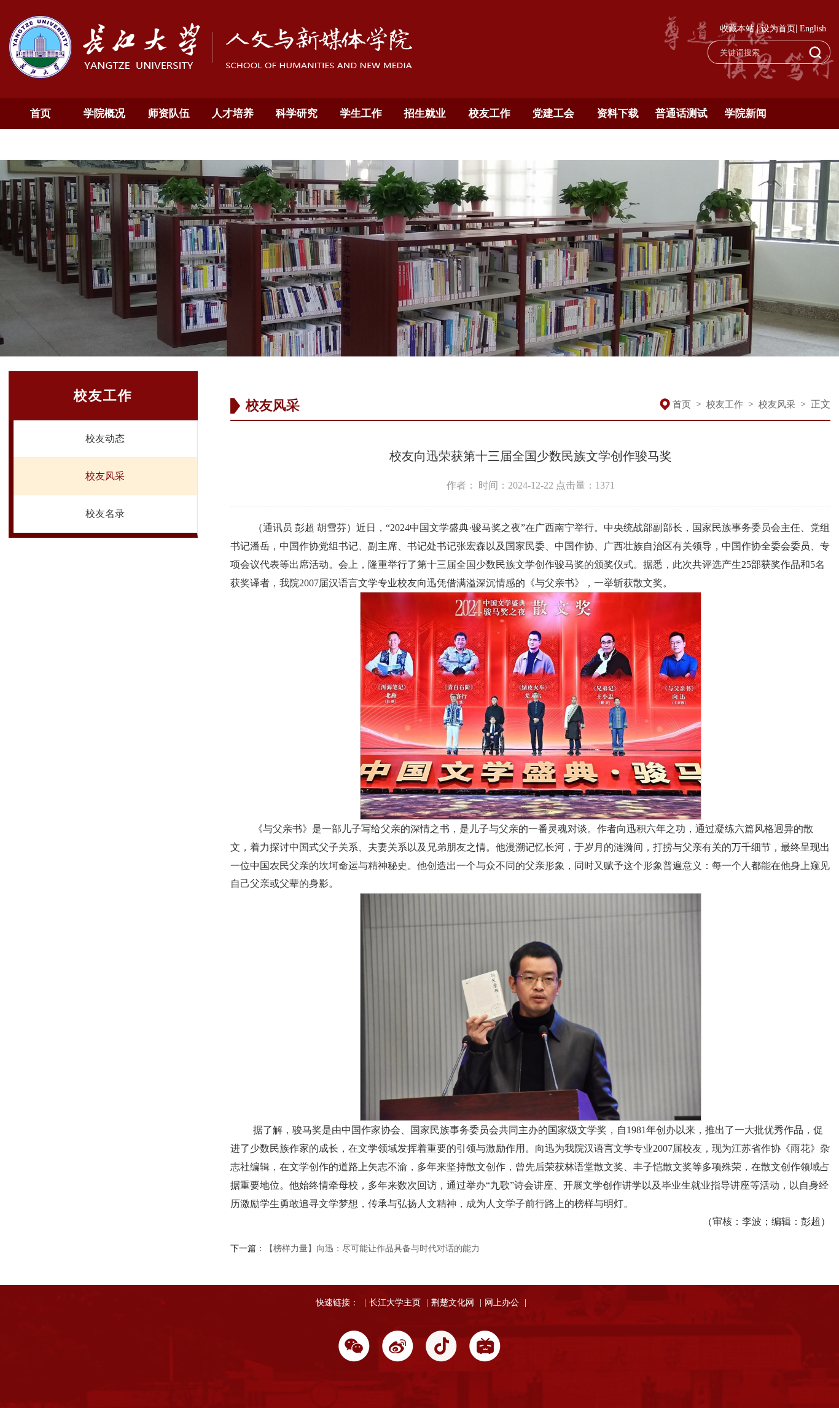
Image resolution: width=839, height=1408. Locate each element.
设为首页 (778, 28)
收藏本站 (737, 28)
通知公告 (40, 144)
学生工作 (361, 113)
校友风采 (105, 476)
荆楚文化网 (452, 1302)
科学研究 (297, 113)
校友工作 (489, 113)
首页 (40, 113)
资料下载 (618, 113)
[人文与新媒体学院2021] (212, 75)
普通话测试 (681, 113)
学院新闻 (746, 113)
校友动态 (105, 438)
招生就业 (425, 113)
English (813, 28)
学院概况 (104, 113)
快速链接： (337, 1302)
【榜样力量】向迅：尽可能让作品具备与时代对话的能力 (372, 1248)
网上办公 (502, 1302)
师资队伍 (169, 113)
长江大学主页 (395, 1302)
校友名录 (105, 513)
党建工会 (553, 113)
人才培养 (233, 113)
